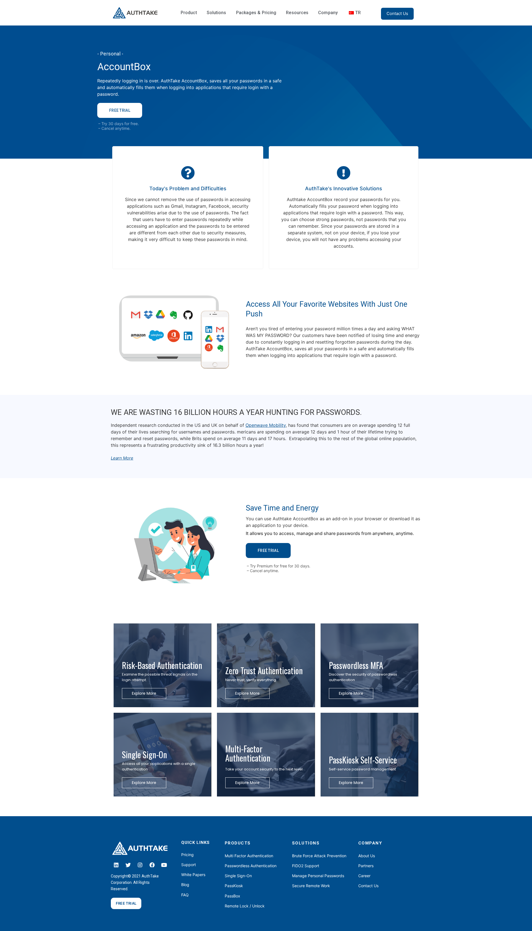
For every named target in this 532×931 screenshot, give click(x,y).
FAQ (185, 894)
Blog (185, 884)
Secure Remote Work (311, 885)
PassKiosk (234, 885)
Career (364, 875)
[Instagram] (140, 865)
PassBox (232, 895)
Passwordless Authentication (251, 865)
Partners (366, 865)
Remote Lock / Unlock (245, 905)
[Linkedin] (116, 865)
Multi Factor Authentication (249, 855)
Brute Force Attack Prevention (319, 855)
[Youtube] (164, 865)
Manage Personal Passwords (318, 875)
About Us (366, 855)
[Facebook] (152, 865)
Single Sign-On (238, 875)
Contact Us (368, 885)
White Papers (193, 874)
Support (188, 864)
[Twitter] (128, 865)
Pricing (187, 854)
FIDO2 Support (305, 865)
